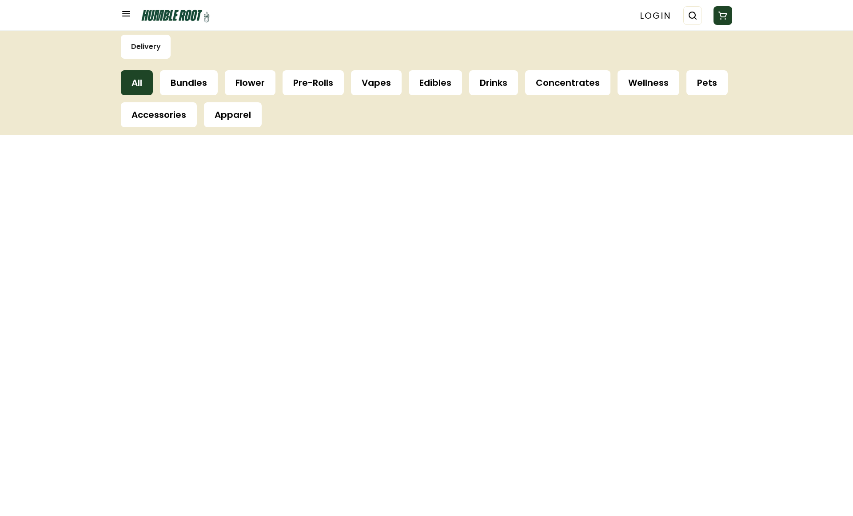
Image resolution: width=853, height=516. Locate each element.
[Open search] (693, 15)
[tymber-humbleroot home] (179, 15)
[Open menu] (126, 13)
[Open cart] (721, 15)
